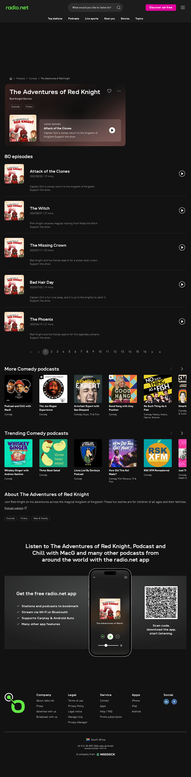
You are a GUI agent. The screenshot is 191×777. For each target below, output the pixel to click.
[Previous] (171, 367)
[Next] (182, 367)
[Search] (118, 7)
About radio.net (45, 700)
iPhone (136, 700)
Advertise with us (46, 711)
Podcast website (13, 508)
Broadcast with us (46, 717)
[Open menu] (183, 7)
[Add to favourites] (109, 91)
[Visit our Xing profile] (174, 702)
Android (136, 711)
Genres (125, 18)
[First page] (31, 352)
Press (39, 706)
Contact (104, 700)
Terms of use (75, 700)
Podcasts (73, 18)
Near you (109, 18)
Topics (139, 18)
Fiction (29, 107)
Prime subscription (111, 717)
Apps (103, 706)
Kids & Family (41, 518)
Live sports (91, 18)
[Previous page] (39, 352)
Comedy (15, 107)
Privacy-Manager (77, 722)
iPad (134, 706)
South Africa (97, 740)
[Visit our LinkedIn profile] (166, 702)
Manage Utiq (75, 717)
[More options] (119, 91)
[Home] (10, 78)
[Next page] (152, 352)
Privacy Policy (76, 706)
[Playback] (112, 130)
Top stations (55, 18)
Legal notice (75, 711)
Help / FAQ (106, 711)
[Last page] (160, 352)
